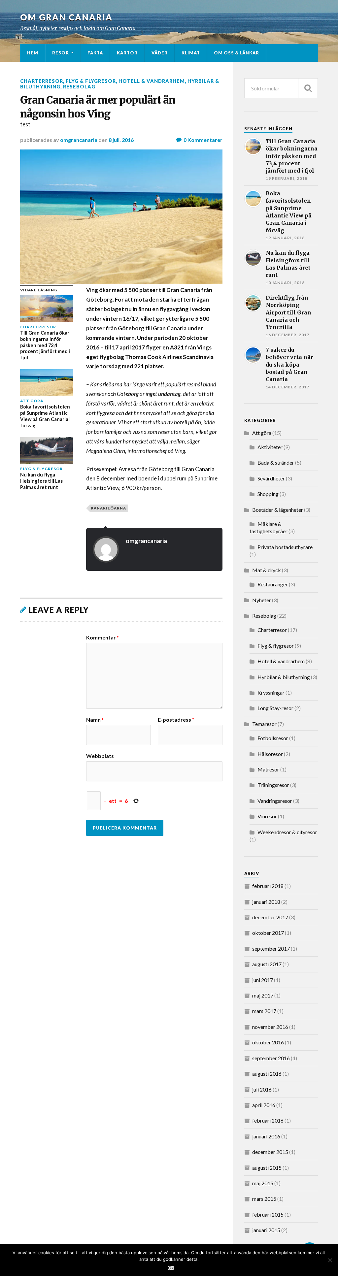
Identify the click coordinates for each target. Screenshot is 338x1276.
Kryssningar (271, 692)
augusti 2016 (267, 1073)
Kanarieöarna (108, 508)
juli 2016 (262, 1089)
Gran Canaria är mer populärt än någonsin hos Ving (97, 107)
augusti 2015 (267, 1167)
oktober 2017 (268, 933)
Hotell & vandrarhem (151, 81)
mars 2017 (264, 1011)
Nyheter (261, 600)
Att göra (261, 433)
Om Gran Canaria (66, 17)
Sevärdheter (271, 478)
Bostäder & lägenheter (277, 510)
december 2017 (270, 917)
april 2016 (263, 1105)
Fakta (95, 52)
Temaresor (264, 724)
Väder (160, 52)
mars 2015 (264, 1198)
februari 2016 (268, 1120)
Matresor (268, 769)
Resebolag (79, 86)
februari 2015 (268, 1214)
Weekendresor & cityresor (287, 832)
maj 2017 (262, 995)
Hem (32, 52)
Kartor (127, 52)
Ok (171, 1268)
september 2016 (271, 1058)
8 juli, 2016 (121, 140)
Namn (95, 719)
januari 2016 (266, 1136)
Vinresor (267, 816)
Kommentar (102, 637)
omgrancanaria (78, 140)
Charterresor (41, 81)
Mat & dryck (266, 570)
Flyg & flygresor (91, 81)
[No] (329, 1260)
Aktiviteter (270, 447)
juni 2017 (262, 980)
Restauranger (272, 584)
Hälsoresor (270, 754)
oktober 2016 (268, 1042)
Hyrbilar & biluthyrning (283, 677)
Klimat (191, 52)
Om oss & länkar (236, 52)
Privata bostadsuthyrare (285, 547)
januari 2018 (266, 902)
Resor (60, 52)
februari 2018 (268, 886)
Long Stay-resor (275, 708)
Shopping (268, 494)
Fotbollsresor (272, 738)
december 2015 (270, 1152)
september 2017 (271, 948)
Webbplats (100, 756)
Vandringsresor (274, 801)
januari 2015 (266, 1230)
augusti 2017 (267, 964)
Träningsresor (273, 785)
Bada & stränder (275, 462)
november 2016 (270, 1027)
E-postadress (176, 719)
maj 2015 (262, 1183)
